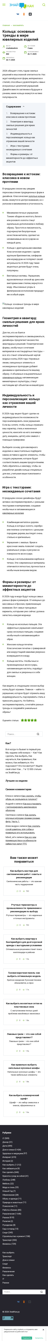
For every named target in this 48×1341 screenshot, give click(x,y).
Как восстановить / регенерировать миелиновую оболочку (23, 807)
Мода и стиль (8, 1187)
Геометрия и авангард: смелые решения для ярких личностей (20, 125)
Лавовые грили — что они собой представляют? (24, 1036)
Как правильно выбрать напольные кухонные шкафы (24, 1066)
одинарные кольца (12, 377)
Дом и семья (8, 1150)
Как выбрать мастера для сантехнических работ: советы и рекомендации (24, 874)
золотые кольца (37, 196)
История (6, 1161)
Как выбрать (8, 1165)
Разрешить (27, 1338)
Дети (4, 1146)
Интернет (6, 1157)
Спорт (5, 1232)
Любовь (6, 1180)
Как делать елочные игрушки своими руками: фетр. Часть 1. (23, 818)
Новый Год (7, 1191)
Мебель (6, 1183)
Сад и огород (8, 1229)
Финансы (6, 1244)
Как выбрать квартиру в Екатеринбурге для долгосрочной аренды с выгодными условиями (24, 942)
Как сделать (8, 1172)
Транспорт (7, 1240)
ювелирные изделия (13, 513)
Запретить (39, 1338)
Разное (5, 1217)
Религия (6, 1221)
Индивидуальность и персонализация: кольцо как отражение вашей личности (20, 137)
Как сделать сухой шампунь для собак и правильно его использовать (23, 829)
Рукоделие (7, 1225)
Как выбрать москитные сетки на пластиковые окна (24, 1005)
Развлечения (8, 1214)
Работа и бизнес (9, 1210)
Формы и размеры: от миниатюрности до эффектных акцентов (22, 158)
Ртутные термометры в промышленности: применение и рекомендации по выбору (24, 908)
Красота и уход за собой (13, 1176)
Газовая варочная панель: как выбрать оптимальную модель (24, 974)
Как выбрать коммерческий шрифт (24, 1097)
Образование (8, 1195)
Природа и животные (12, 1202)
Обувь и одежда (9, 1199)
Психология (7, 1206)
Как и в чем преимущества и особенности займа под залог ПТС (21, 840)
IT (3, 1138)
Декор (5, 1142)
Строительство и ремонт (13, 1236)
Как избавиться (9, 1168)
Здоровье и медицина (12, 1153)
